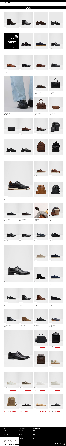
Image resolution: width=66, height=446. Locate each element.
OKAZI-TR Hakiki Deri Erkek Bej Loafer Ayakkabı (39, 28)
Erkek (40, 7)
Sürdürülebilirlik (6, 437)
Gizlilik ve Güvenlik (6, 433)
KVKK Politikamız (6, 434)
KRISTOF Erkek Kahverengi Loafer (22, 134)
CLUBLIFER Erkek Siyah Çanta (52, 198)
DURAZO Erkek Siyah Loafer (7, 219)
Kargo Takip (20, 434)
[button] (5, 5)
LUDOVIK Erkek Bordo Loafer (37, 219)
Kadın (35, 7)
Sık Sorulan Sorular (21, 431)
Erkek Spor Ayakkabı (35, 439)
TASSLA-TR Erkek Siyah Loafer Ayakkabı (53, 28)
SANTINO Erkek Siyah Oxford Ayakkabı (8, 240)
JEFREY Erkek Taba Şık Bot (22, 325)
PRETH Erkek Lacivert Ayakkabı (52, 325)
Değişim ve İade (21, 435)
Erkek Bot (34, 438)
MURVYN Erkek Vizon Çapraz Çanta (8, 410)
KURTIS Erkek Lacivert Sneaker (37, 240)
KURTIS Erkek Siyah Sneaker (37, 325)
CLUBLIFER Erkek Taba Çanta (37, 198)
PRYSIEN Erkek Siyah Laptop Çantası (38, 346)
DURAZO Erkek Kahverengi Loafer (22, 219)
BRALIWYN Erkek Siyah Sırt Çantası (52, 346)
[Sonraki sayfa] (38, 417)
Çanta (34, 433)
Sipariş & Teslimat (21, 430)
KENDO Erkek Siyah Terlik (22, 410)
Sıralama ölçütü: (48, 10)
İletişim (5, 430)
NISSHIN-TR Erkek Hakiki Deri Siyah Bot (53, 304)
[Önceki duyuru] (4, 1)
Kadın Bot (34, 435)
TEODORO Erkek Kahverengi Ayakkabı (38, 134)
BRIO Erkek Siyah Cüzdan (7, 134)
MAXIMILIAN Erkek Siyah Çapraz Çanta (53, 134)
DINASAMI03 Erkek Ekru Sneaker (52, 367)
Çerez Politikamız (6, 435)
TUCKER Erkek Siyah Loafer (7, 113)
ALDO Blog (34, 441)
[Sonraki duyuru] (61, 1)
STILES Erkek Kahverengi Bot (7, 28)
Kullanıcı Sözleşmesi (21, 438)
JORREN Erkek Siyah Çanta (51, 92)
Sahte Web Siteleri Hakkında (22, 437)
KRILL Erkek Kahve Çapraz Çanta (52, 219)
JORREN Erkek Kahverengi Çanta (37, 113)
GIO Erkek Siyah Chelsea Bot (22, 28)
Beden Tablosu (20, 433)
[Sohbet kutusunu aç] (64, 444)
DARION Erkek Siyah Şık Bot (22, 304)
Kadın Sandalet (35, 434)
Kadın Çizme (34, 437)
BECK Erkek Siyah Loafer (21, 240)
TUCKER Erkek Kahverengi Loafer (37, 92)
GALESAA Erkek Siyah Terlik (52, 410)
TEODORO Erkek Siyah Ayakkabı (7, 367)
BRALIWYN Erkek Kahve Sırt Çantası (38, 367)
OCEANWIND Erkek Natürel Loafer (37, 410)
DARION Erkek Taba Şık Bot (37, 304)
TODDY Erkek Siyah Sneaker (52, 240)
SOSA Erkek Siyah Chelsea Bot (7, 325)
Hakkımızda (5, 431)
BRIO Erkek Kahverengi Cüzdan (52, 113)
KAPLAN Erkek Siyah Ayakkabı (7, 198)
